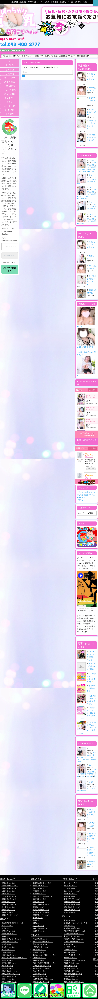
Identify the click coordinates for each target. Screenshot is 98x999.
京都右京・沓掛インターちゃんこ (76, 960)
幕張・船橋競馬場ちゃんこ (43, 904)
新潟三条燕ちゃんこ (71, 912)
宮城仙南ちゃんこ (8, 883)
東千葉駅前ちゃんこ (9, 933)
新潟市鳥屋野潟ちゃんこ (73, 904)
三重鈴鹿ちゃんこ (39, 974)
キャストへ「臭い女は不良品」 (91, 666)
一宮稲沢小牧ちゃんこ (41, 947)
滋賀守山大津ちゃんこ (72, 968)
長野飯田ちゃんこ (70, 896)
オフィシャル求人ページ (86, 492)
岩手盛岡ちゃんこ (8, 907)
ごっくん (92, 196)
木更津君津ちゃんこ (9, 963)
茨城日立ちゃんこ (39, 931)
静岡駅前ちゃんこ (39, 957)
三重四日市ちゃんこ (40, 952)
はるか (91, 160)
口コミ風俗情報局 (87, 435)
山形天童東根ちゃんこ (10, 885)
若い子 (92, 179)
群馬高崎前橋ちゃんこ (10, 941)
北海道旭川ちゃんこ (9, 899)
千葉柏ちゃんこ (38, 907)
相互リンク (81, 500)
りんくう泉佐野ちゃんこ (73, 955)
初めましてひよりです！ (86, 347)
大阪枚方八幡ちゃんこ (72, 963)
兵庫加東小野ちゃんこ (72, 971)
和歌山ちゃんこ (69, 925)
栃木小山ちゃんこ (8, 949)
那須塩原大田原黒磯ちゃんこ (43, 896)
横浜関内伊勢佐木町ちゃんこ (12, 923)
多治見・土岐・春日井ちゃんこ (44, 955)
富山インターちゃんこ (72, 891)
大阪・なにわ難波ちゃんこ (74, 982)
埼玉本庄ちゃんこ (8, 960)
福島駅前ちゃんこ (8, 912)
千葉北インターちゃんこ (42, 912)
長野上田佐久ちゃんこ (72, 910)
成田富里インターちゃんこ (12, 939)
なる (90, 175)
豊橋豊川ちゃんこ (39, 960)
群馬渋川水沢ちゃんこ (10, 971)
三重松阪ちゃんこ (39, 971)
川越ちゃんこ (7, 936)
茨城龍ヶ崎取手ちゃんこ (42, 883)
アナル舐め (85, 196)
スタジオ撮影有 (91, 167)
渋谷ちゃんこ (38, 920)
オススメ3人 (82, 171)
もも (90, 202)
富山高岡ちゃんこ (70, 885)
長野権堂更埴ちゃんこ (72, 902)
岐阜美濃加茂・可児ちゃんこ (43, 979)
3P (88, 169)
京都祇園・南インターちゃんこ (75, 923)
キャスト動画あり (82, 169)
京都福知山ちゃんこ (71, 979)
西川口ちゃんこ (7, 925)
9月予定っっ (81, 326)
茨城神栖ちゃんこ (39, 893)
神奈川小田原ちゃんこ (10, 976)
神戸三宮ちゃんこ (70, 947)
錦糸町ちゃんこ (7, 966)
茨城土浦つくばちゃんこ (11, 974)
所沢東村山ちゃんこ (40, 885)
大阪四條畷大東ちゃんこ (73, 974)
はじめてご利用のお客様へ (91, 688)
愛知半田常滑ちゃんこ (41, 976)
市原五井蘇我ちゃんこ (41, 910)
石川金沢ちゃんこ (70, 888)
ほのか (91, 782)
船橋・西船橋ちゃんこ (41, 928)
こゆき (91, 214)
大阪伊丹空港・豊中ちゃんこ (74, 931)
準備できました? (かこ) (91, 100)
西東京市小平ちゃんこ (41, 915)
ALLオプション (91, 171)
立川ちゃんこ (7, 928)
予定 (78, 375)
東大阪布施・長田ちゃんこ (74, 936)
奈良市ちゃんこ (69, 944)
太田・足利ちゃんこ (40, 888)
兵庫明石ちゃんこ (70, 949)
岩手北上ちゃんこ (8, 902)
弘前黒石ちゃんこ (8, 893)
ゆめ (90, 187)
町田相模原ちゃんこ (9, 952)
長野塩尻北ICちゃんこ (72, 907)
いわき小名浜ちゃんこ (10, 896)
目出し (87, 198)
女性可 (83, 759)
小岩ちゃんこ (38, 918)
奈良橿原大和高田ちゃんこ (74, 928)
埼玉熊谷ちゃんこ (8, 947)
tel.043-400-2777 (20, 44)
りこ (90, 748)
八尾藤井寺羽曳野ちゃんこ (74, 941)
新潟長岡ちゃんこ (70, 893)
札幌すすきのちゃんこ (10, 904)
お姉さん (92, 165)
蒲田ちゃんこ (38, 923)
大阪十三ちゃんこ (70, 957)
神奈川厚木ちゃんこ (9, 955)
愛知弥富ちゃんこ (39, 949)
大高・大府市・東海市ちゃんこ (44, 963)
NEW (78, 184)
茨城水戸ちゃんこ (8, 931)
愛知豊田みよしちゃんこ (42, 968)
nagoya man (80, 608)
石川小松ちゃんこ (70, 883)
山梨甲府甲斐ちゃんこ (72, 899)
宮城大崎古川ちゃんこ (10, 888)
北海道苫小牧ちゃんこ (10, 915)
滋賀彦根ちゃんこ (70, 920)
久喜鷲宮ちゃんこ (39, 891)
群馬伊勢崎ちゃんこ (9, 982)
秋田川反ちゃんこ (8, 891)
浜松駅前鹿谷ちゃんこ (41, 982)
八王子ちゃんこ (38, 926)
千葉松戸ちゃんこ (8, 979)
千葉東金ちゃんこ (8, 968)
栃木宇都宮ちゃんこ (9, 944)
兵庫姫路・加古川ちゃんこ (74, 939)
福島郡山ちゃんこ (8, 910)
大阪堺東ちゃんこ (70, 952)
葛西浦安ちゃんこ (39, 899)
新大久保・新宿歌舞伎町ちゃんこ (14, 957)
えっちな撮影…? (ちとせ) (92, 112)
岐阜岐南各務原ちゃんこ (42, 966)
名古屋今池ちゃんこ (40, 939)
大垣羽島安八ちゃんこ (41, 944)
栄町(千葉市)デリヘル (87, 433)
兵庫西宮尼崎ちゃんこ (72, 976)
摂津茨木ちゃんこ (70, 966)
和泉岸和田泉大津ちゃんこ (74, 933)
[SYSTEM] (9, 82)
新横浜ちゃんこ (38, 902)
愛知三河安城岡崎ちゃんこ (43, 941)
